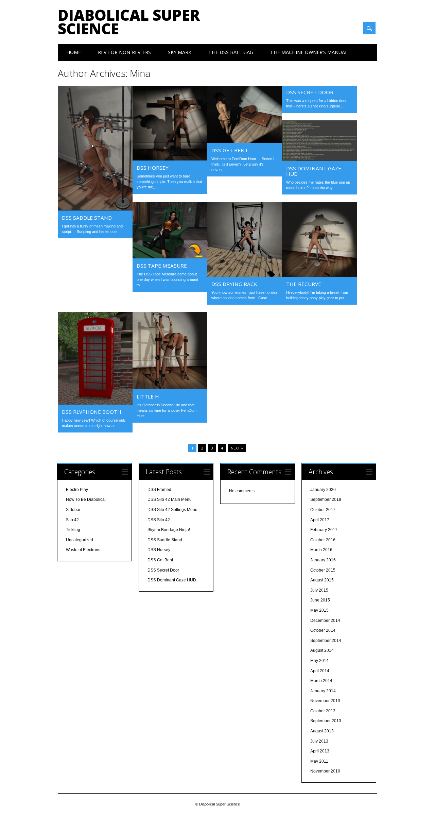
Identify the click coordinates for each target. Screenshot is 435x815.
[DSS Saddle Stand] (95, 208)
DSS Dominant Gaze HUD (313, 171)
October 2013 (322, 711)
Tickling (73, 529)
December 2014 (325, 620)
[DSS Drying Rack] (244, 275)
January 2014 (323, 691)
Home (73, 52)
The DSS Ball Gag (230, 52)
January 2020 (323, 489)
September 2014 (325, 640)
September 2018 (325, 499)
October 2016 (322, 540)
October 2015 (322, 570)
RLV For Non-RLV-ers (124, 52)
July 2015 (319, 590)
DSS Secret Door (309, 92)
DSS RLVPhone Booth (91, 411)
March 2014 (321, 680)
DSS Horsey (153, 167)
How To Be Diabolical (86, 499)
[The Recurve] (319, 275)
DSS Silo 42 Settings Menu (172, 509)
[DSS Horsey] (170, 159)
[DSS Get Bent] (244, 141)
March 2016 (321, 549)
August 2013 (322, 731)
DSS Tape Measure (162, 265)
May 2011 (319, 761)
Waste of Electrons (83, 549)
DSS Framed (159, 489)
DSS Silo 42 (158, 519)
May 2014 (319, 660)
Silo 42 (72, 519)
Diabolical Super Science (129, 22)
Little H (148, 396)
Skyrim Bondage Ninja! (168, 529)
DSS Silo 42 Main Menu (169, 499)
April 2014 (319, 670)
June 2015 (320, 600)
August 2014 (322, 650)
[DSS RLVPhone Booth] (95, 403)
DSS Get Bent (229, 150)
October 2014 (322, 630)
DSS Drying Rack (234, 284)
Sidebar (73, 509)
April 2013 (319, 751)
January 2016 (323, 560)
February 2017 (323, 529)
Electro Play (77, 489)
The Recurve (303, 284)
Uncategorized (79, 540)
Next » (237, 448)
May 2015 (319, 610)
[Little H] (170, 387)
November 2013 (325, 700)
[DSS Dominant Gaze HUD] (319, 159)
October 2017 (322, 509)
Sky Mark (179, 52)
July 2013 (319, 741)
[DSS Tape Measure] (170, 256)
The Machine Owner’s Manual (309, 52)
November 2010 (325, 771)
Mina (140, 73)
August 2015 (322, 580)
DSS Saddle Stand (87, 217)
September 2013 (325, 720)
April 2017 (319, 519)
